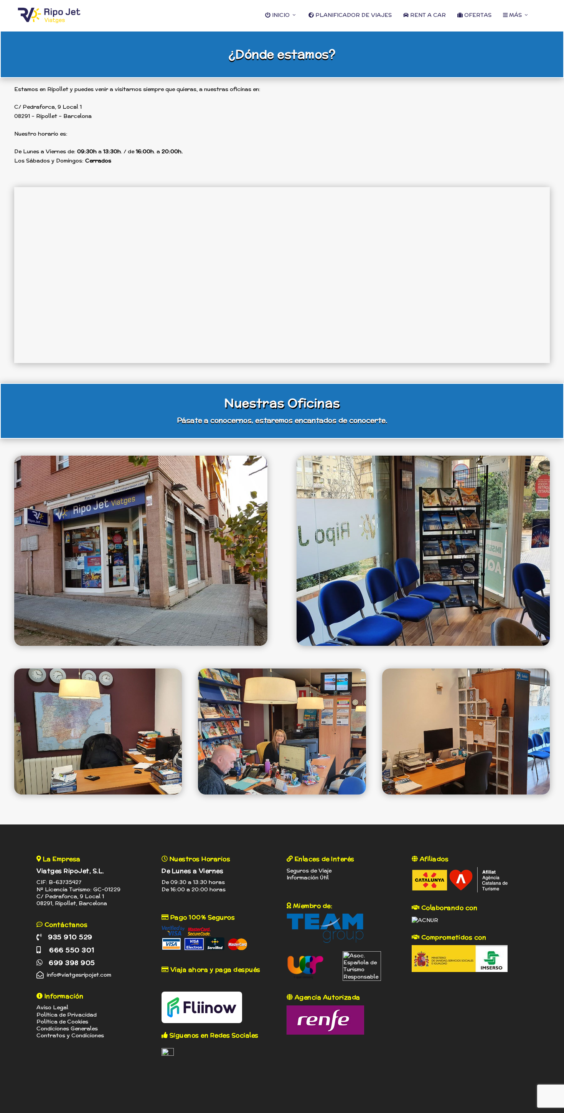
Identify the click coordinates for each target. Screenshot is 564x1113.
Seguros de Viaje (309, 870)
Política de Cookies (62, 1021)
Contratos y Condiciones (70, 1035)
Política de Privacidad (66, 1014)
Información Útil (308, 877)
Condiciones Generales (67, 1028)
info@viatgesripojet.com (79, 975)
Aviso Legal (52, 1007)
